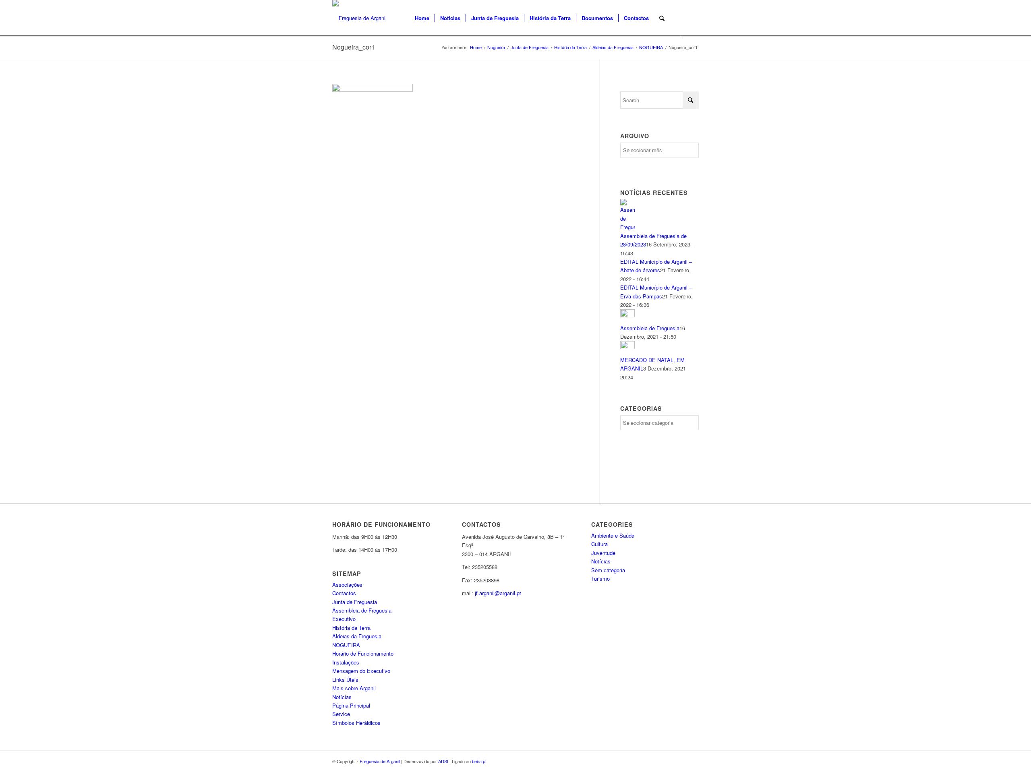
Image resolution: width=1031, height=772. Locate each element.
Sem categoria (608, 570)
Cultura (599, 544)
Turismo (600, 578)
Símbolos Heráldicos (356, 722)
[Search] (662, 18)
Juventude (603, 553)
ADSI (443, 761)
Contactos (344, 593)
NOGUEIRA (346, 645)
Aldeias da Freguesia (356, 636)
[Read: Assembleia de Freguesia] (627, 315)
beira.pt (479, 761)
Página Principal (351, 705)
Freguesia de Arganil (380, 761)
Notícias (342, 697)
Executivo (344, 619)
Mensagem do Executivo (361, 671)
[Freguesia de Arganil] (359, 18)
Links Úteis (345, 679)
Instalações (345, 662)
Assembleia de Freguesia (649, 328)
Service (341, 714)
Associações (347, 584)
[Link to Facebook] (693, 18)
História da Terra (351, 627)
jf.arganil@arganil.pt (498, 593)
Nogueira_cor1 (353, 47)
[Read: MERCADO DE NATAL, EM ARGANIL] (627, 347)
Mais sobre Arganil (354, 688)
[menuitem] (422, 18)
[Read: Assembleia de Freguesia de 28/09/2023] (627, 227)
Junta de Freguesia (354, 602)
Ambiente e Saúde (612, 535)
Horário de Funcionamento (362, 653)
